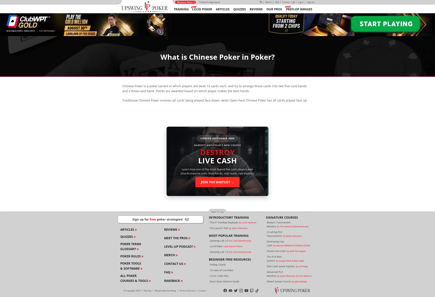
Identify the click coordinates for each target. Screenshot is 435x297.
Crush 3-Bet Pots (219, 275)
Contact (286, 2)
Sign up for (160, 219)
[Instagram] (241, 290)
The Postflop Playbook (233, 222)
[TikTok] (257, 290)
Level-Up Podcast (178, 246)
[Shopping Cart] (293, 2)
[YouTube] (246, 290)
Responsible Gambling (165, 290)
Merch (268, 2)
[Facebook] (225, 290)
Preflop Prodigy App (208, 2)
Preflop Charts (218, 264)
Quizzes (126, 237)
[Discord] (230, 290)
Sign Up (310, 2)
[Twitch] (252, 290)
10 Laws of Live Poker (222, 270)
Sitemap (147, 290)
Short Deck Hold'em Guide (224, 281)
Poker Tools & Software (130, 265)
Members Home (185, 2)
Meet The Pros (176, 238)
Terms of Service (187, 290)
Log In (301, 2)
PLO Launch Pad (229, 228)
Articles (127, 229)
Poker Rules (130, 256)
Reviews (170, 229)
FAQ (277, 2)
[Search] (261, 2)
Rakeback (172, 281)
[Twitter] (236, 290)
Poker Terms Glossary (130, 246)
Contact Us (173, 264)
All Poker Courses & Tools (134, 278)
